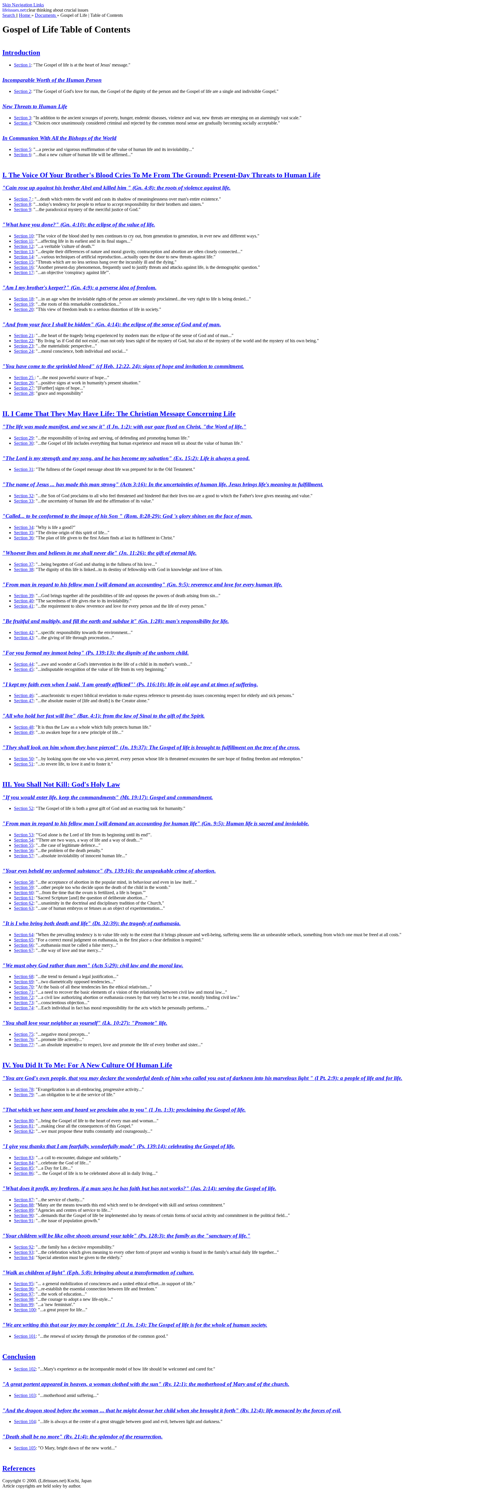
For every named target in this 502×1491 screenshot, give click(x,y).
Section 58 (23, 882)
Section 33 (23, 500)
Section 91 (23, 1220)
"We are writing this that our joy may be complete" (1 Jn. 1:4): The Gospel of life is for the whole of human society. (134, 1325)
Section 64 (23, 934)
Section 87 (23, 1199)
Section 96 (23, 1288)
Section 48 (23, 727)
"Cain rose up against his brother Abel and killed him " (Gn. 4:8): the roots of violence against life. (116, 188)
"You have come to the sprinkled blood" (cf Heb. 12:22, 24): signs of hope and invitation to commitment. (123, 366)
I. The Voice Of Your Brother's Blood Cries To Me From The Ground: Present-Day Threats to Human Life (161, 175)
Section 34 (23, 527)
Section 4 (22, 122)
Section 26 (23, 382)
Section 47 (23, 700)
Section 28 (23, 393)
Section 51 (23, 763)
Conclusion (18, 1356)
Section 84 (23, 1162)
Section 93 (23, 1252)
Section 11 (23, 241)
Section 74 (23, 1007)
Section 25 (24, 377)
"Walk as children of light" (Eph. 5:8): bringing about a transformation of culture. (98, 1272)
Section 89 (23, 1210)
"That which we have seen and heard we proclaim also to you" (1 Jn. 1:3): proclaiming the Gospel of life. (124, 1110)
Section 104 (25, 1421)
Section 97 (23, 1294)
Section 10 (23, 235)
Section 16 (23, 267)
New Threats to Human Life (34, 106)
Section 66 (23, 945)
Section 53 (23, 834)
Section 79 (23, 1094)
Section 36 (23, 537)
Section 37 (23, 564)
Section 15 (23, 262)
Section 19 (23, 304)
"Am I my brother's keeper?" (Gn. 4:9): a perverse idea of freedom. (79, 287)
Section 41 (23, 606)
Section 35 (23, 532)
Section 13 (23, 251)
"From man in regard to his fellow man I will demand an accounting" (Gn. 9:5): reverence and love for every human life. (142, 584)
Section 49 (23, 732)
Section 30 (23, 443)
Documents (46, 15)
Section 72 (23, 997)
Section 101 (25, 1336)
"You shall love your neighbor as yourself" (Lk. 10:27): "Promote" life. (84, 1023)
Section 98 (23, 1299)
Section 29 (23, 437)
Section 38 (23, 569)
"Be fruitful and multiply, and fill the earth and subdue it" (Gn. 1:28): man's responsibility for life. (115, 621)
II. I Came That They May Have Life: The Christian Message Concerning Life (119, 413)
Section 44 (23, 664)
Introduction (21, 52)
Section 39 (23, 595)
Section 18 (23, 298)
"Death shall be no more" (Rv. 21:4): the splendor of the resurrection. (82, 1437)
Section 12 (23, 246)
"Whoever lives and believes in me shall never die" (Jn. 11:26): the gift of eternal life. (99, 553)
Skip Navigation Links (23, 4)
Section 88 (23, 1204)
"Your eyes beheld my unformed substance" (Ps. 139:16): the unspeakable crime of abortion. (109, 871)
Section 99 (23, 1304)
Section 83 (23, 1157)
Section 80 (23, 1120)
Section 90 (23, 1215)
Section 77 (23, 1044)
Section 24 (23, 351)
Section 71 (23, 992)
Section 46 (23, 695)
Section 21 (23, 335)
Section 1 (22, 64)
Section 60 (23, 892)
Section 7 (23, 199)
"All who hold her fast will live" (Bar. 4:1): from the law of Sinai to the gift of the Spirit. (103, 716)
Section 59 (23, 887)
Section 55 (23, 845)
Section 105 (25, 1447)
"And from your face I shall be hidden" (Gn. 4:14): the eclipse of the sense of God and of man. (111, 324)
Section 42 (23, 632)
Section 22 (23, 340)
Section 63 (23, 908)
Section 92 (23, 1247)
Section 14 (23, 256)
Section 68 (23, 976)
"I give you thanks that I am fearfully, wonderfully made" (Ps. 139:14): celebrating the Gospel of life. (118, 1146)
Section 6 (22, 154)
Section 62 (23, 903)
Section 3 (22, 117)
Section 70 (23, 986)
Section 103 (25, 1395)
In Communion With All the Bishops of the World (59, 138)
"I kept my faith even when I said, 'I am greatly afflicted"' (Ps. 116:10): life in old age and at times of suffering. (130, 684)
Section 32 (23, 495)
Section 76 (23, 1039)
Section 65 (23, 939)
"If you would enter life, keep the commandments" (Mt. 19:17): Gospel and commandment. (107, 797)
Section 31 (23, 469)
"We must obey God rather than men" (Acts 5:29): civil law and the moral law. (92, 965)
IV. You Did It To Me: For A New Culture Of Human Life (87, 1065)
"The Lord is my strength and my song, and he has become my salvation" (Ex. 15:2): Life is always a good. (126, 458)
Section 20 (23, 309)
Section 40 (23, 600)
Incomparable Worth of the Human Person (52, 80)
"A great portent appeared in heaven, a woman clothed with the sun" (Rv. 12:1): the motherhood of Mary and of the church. (145, 1384)
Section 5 (22, 149)
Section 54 (23, 840)
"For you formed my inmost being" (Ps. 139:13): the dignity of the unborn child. (95, 653)
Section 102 (25, 1368)
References (18, 1468)
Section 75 (23, 1034)
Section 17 (23, 272)
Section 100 (25, 1309)
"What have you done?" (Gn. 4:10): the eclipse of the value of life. (78, 225)
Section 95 (23, 1283)
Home (25, 15)
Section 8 (22, 204)
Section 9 (22, 209)
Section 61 (23, 897)
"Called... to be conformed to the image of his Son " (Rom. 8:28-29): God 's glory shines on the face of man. (127, 516)
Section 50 (23, 758)
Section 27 (23, 388)
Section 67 (23, 950)
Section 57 (23, 855)
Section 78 (23, 1089)
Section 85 (23, 1168)
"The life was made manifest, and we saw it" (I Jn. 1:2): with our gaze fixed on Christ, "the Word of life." (124, 427)
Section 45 (23, 669)
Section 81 (23, 1125)
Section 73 (23, 1002)
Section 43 (23, 637)
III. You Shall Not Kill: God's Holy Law (61, 784)
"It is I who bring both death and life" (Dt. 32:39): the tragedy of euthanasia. (91, 923)
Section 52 (23, 808)
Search (9, 15)
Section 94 (23, 1257)
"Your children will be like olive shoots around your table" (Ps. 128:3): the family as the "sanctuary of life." (126, 1236)
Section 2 (22, 91)
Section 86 (23, 1173)
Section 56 (23, 850)
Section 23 (23, 345)
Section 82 (23, 1131)
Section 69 (23, 981)
